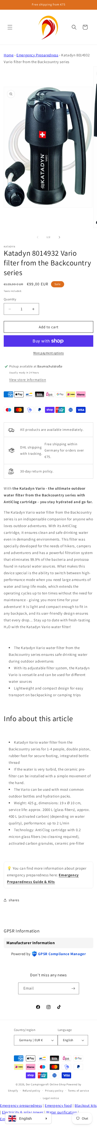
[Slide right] (59, 237)
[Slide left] (37, 237)
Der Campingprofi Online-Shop (46, 1084)
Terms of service (78, 1090)
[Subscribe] (73, 988)
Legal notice (51, 1098)
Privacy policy (54, 1090)
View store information (27, 379)
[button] (9, 27)
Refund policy (31, 1090)
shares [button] (14, 900)
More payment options (48, 353)
